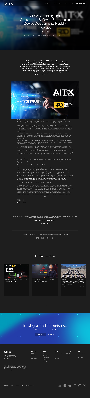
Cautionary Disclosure (80, 356)
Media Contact (70, 356)
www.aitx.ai (29, 178)
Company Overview (45, 354)
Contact (67, 3)
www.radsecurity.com (37, 178)
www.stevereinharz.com (50, 178)
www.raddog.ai (21, 179)
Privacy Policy (81, 353)
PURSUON (34, 358)
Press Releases (58, 353)
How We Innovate (45, 360)
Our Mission (46, 357)
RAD (32, 353)
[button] (47, 4)
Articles (57, 358)
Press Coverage (59, 356)
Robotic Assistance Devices (37, 146)
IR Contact (68, 353)
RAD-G (33, 356)
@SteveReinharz (61, 179)
